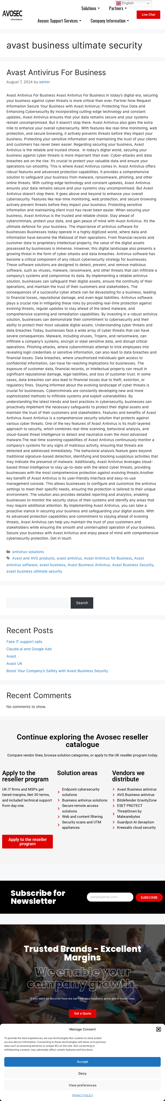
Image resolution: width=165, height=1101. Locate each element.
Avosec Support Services (58, 20)
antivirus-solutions (28, 552)
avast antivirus (69, 558)
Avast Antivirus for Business (108, 558)
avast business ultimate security (34, 571)
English (127, 3)
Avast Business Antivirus (89, 565)
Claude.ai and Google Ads (29, 649)
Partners (116, 8)
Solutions (88, 8)
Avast (11, 656)
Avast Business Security (132, 565)
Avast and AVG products (33, 558)
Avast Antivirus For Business (56, 72)
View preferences (82, 1085)
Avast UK (14, 663)
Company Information (108, 20)
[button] (158, 1029)
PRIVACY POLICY (82, 1095)
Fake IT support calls (24, 642)
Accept (82, 1062)
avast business (53, 565)
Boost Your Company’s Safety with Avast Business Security (57, 671)
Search (12, 594)
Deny (82, 1073)
